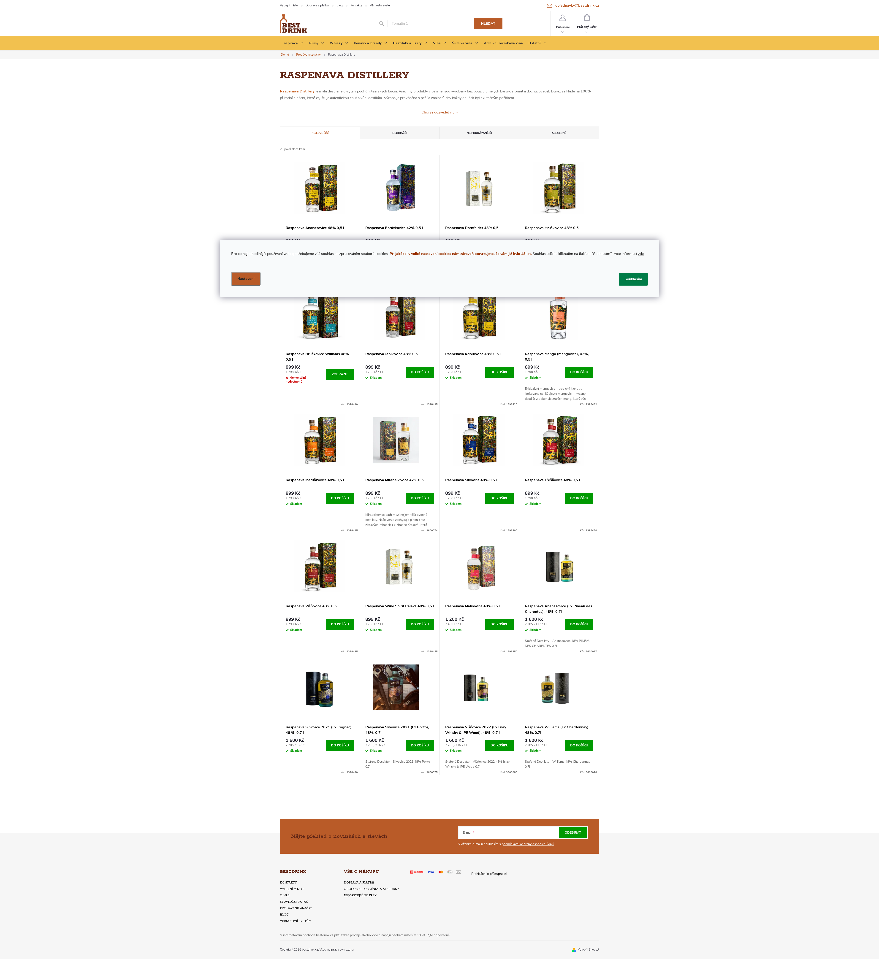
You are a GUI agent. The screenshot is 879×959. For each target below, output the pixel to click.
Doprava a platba (317, 5)
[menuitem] (293, 43)
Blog (339, 5)
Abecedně (559, 133)
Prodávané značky (296, 908)
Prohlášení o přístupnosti (489, 874)
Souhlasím (633, 279)
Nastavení (245, 278)
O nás (285, 895)
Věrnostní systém (381, 5)
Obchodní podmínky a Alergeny (371, 889)
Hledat (488, 23)
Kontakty (356, 5)
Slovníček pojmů (294, 902)
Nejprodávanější (479, 133)
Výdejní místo (289, 5)
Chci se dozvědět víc (437, 112)
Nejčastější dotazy (360, 895)
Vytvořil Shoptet (588, 950)
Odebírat (573, 832)
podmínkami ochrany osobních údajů (528, 844)
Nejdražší (399, 133)
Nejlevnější (320, 133)
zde (641, 253)
